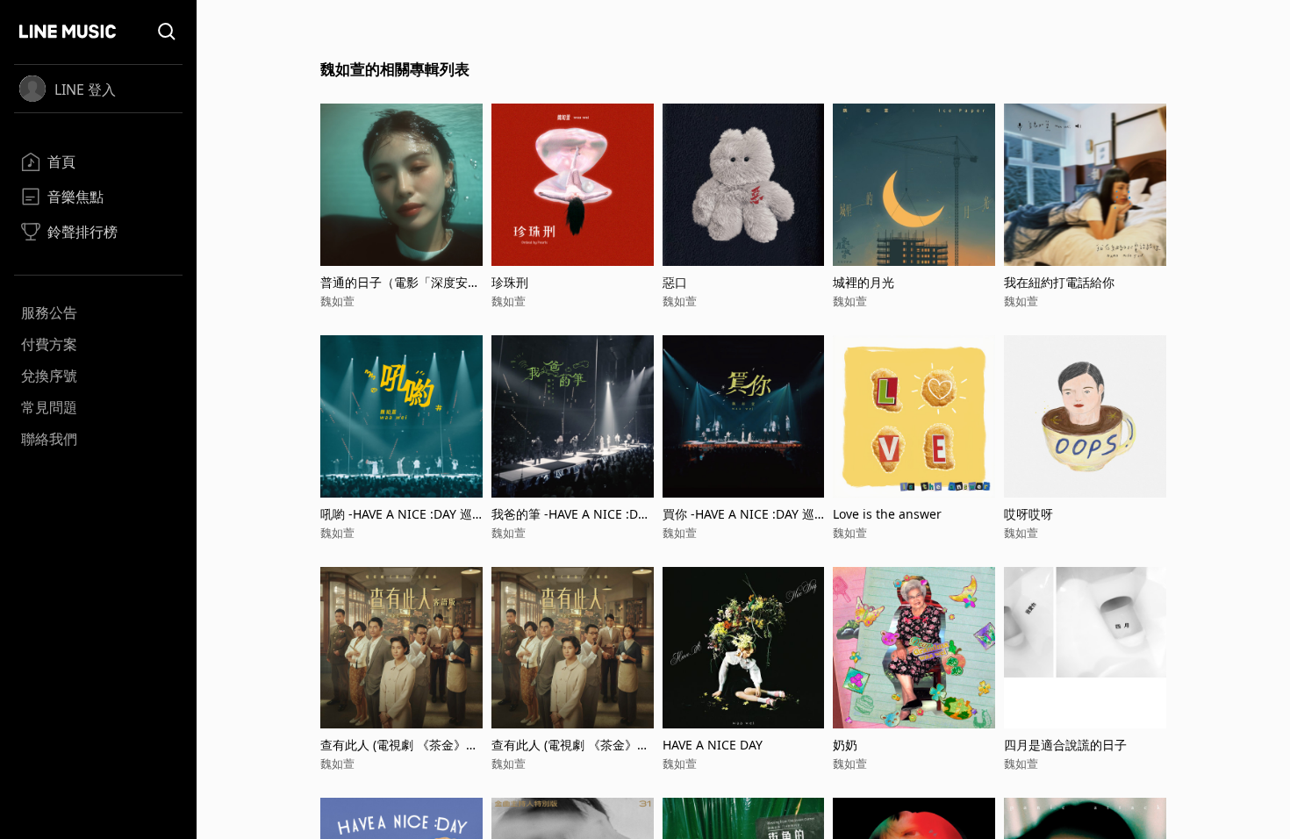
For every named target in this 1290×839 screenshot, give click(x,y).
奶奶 (845, 744)
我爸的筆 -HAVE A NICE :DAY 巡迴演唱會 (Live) (571, 513)
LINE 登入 (85, 89)
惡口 (675, 282)
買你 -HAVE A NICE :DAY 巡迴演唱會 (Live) (738, 513)
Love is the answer (887, 513)
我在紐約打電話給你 (1059, 282)
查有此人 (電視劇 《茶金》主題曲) (570, 744)
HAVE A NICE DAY (713, 744)
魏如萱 (337, 301)
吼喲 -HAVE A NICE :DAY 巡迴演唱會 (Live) (396, 513)
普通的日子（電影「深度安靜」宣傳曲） (394, 282)
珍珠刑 (509, 282)
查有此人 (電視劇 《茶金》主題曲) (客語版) (399, 744)
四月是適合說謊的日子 (1065, 744)
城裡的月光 (863, 282)
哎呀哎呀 (1028, 513)
